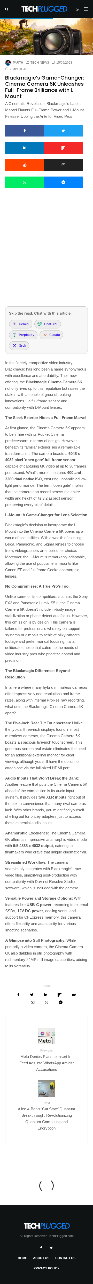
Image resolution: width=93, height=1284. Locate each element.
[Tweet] (63, 131)
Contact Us (65, 1258)
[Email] (63, 165)
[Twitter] (51, 1247)
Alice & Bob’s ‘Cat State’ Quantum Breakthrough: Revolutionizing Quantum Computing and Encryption (46, 1115)
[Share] (24, 131)
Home (22, 1258)
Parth (18, 62)
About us (41, 1258)
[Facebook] (41, 1247)
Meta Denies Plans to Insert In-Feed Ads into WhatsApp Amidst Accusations (46, 1060)
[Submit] (24, 165)
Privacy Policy (46, 1268)
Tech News (39, 62)
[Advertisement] (46, 254)
